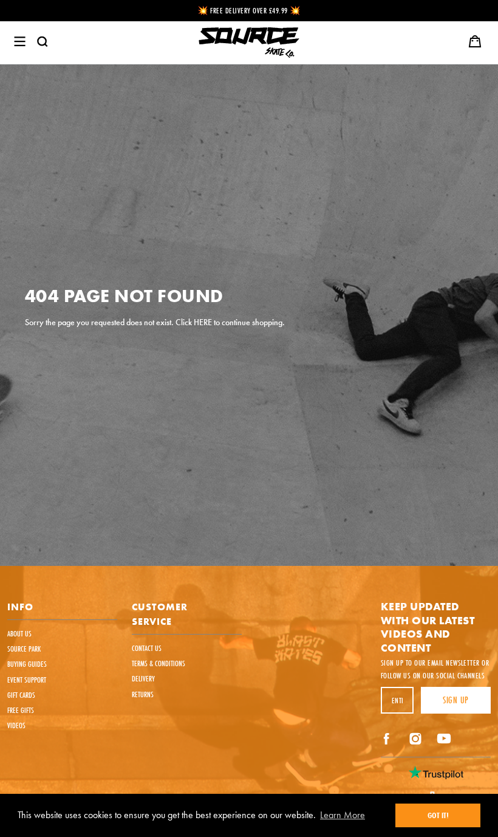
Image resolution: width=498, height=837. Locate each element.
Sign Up (455, 700)
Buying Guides (27, 663)
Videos (16, 725)
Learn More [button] (342, 814)
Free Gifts (20, 709)
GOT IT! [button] (438, 815)
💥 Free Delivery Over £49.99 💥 (249, 10)
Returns (143, 694)
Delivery (143, 678)
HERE (203, 322)
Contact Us (147, 647)
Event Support (26, 679)
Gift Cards (21, 694)
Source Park (24, 648)
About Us (19, 633)
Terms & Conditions (158, 663)
